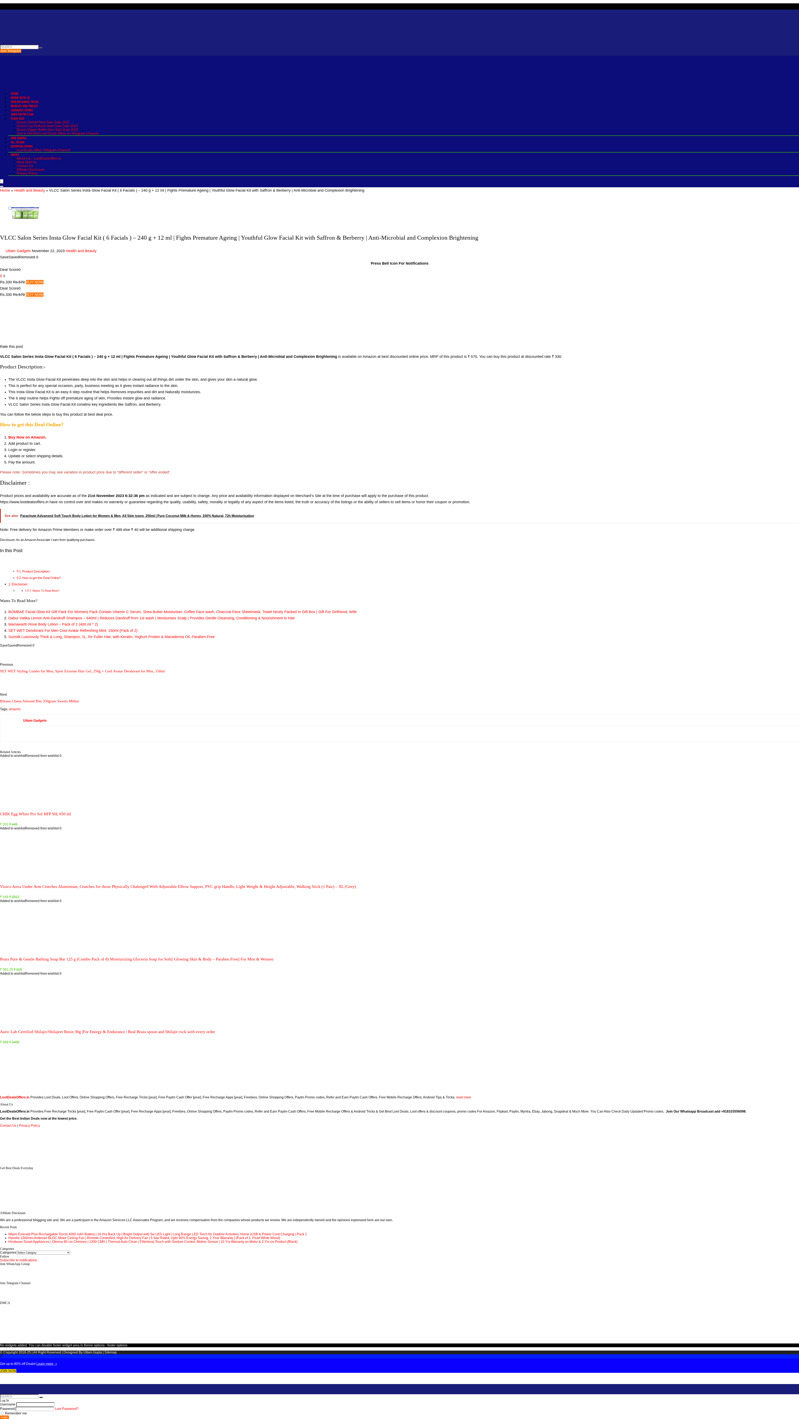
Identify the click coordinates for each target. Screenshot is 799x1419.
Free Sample (18, 138)
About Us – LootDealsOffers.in (39, 158)
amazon (15, 709)
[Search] (1, 186)
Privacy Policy (27, 173)
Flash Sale (17, 118)
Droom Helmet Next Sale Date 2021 (43, 122)
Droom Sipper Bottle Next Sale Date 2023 (47, 129)
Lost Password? (67, 1408)
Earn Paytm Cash (22, 114)
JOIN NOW (8, 1371)
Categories (8, 1252)
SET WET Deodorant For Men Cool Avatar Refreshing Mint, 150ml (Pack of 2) (73, 630)
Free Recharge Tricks (25, 102)
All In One (18, 142)
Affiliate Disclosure (30, 169)
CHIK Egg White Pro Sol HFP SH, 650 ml (35, 814)
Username (7, 1404)
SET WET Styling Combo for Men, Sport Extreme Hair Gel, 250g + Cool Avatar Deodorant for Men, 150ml (82, 671)
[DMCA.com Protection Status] (31, 1161)
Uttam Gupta (93, 1352)
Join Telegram (10, 51)
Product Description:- (36, 571)
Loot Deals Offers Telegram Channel (43, 150)
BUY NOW (35, 282)
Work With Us (20, 97)
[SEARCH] (41, 47)
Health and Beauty (29, 190)
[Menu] (1, 181)
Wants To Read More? (45, 590)
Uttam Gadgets (18, 251)
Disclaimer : (20, 584)
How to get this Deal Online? (41, 578)
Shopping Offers (22, 146)
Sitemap (110, 1352)
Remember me (15, 1413)
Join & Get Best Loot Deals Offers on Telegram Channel (58, 133)
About (15, 154)
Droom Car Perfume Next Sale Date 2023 (47, 126)
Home (14, 93)
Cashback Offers (22, 110)
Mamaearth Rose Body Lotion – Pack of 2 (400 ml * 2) (53, 624)
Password (7, 1408)
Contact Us (25, 166)
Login (4, 1417)
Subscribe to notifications (18, 1260)
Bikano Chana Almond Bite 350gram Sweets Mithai (39, 701)
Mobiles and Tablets (24, 106)
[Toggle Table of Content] (3, 561)
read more (463, 1097)
